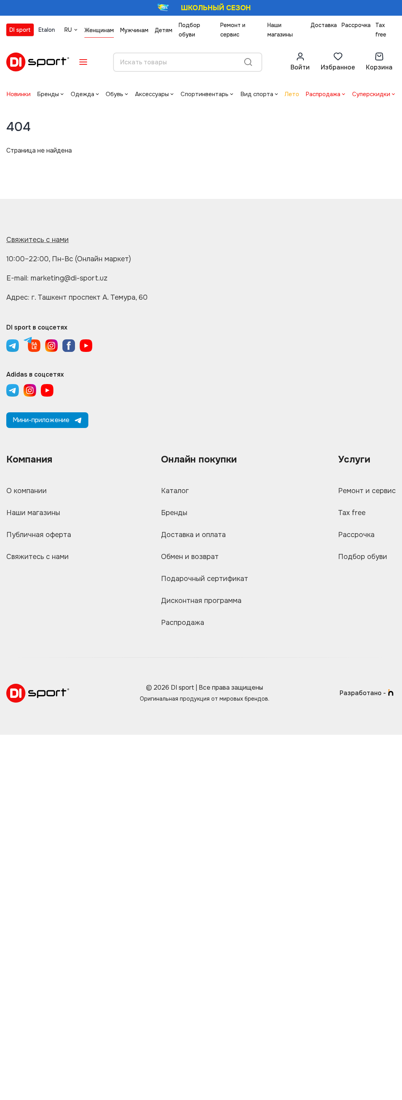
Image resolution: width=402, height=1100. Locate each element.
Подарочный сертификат (204, 578)
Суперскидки (371, 94)
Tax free (380, 30)
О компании (26, 490)
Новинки (18, 94)
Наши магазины (280, 30)
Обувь (114, 94)
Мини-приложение (41, 420)
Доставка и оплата (193, 534)
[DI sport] (37, 62)
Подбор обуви (189, 30)
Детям (163, 30)
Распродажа (322, 94)
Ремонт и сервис (232, 30)
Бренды (48, 94)
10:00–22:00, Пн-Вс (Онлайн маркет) (68, 259)
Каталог (175, 490)
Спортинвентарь (204, 94)
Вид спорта (256, 94)
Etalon (46, 29)
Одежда (82, 94)
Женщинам (99, 30)
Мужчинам (134, 30)
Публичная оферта (38, 534)
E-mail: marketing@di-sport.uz (57, 278)
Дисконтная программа (201, 600)
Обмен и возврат (190, 556)
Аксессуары (152, 94)
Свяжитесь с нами (37, 239)
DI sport (20, 29)
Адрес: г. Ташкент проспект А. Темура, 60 (77, 297)
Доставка (324, 25)
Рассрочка (356, 25)
